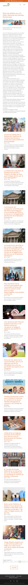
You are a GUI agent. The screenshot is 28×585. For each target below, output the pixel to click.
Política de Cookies (13, 577)
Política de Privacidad (10, 576)
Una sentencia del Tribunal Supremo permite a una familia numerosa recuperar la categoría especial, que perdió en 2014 (14, 326)
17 (17, 561)
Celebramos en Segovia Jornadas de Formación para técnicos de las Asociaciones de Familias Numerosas (13, 436)
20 (24, 561)
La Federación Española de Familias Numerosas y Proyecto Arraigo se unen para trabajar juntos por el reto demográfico (13, 174)
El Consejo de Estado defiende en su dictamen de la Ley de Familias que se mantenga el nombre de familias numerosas (13, 472)
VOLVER (14, 567)
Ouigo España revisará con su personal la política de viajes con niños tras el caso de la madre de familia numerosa (14, 545)
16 (15, 561)
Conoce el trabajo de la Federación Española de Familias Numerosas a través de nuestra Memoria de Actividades (14, 137)
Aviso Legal (18, 576)
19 (22, 561)
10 (11, 561)
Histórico (11, 19)
